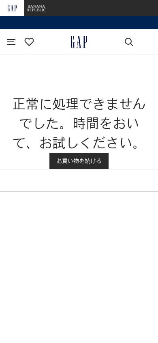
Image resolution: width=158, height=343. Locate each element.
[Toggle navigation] (11, 42)
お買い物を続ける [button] (79, 161)
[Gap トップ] (79, 42)
